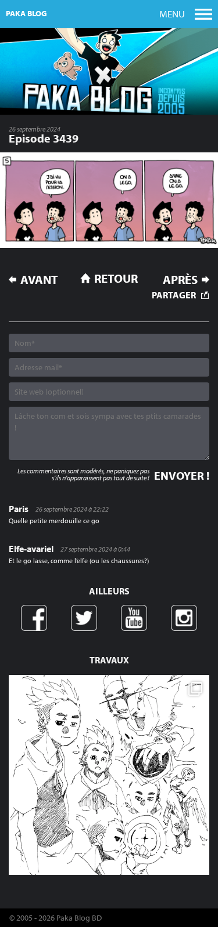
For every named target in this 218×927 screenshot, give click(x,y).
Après (180, 279)
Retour (116, 278)
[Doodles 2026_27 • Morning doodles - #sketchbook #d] (109, 775)
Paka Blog (26, 13)
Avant (39, 279)
